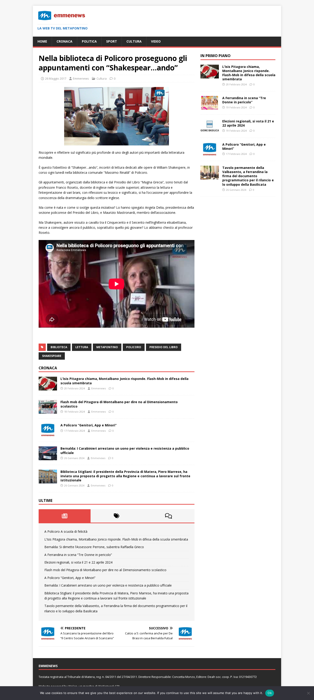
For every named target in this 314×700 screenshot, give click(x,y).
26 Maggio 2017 (55, 78)
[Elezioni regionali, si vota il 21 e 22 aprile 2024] (209, 130)
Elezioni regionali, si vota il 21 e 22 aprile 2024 (78, 562)
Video (156, 41)
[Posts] (65, 516)
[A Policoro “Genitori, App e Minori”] (48, 434)
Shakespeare (51, 356)
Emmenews (81, 78)
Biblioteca (59, 347)
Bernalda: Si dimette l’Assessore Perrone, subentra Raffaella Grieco (94, 547)
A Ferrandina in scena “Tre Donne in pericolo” (78, 554)
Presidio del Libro (163, 347)
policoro (133, 347)
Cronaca (64, 41)
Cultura (134, 41)
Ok (270, 693)
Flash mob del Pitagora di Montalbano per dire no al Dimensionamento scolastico (119, 404)
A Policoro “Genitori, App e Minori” (88, 425)
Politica (89, 41)
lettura (81, 347)
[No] (308, 693)
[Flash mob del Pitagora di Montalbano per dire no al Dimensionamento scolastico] (48, 411)
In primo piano (215, 55)
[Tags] (117, 516)
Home (42, 41)
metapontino (107, 347)
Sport (111, 41)
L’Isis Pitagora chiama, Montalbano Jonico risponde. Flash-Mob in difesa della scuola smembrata (124, 380)
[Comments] (168, 516)
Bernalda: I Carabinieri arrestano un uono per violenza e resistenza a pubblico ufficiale (124, 450)
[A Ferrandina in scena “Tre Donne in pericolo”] (209, 107)
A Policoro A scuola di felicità (65, 531)
